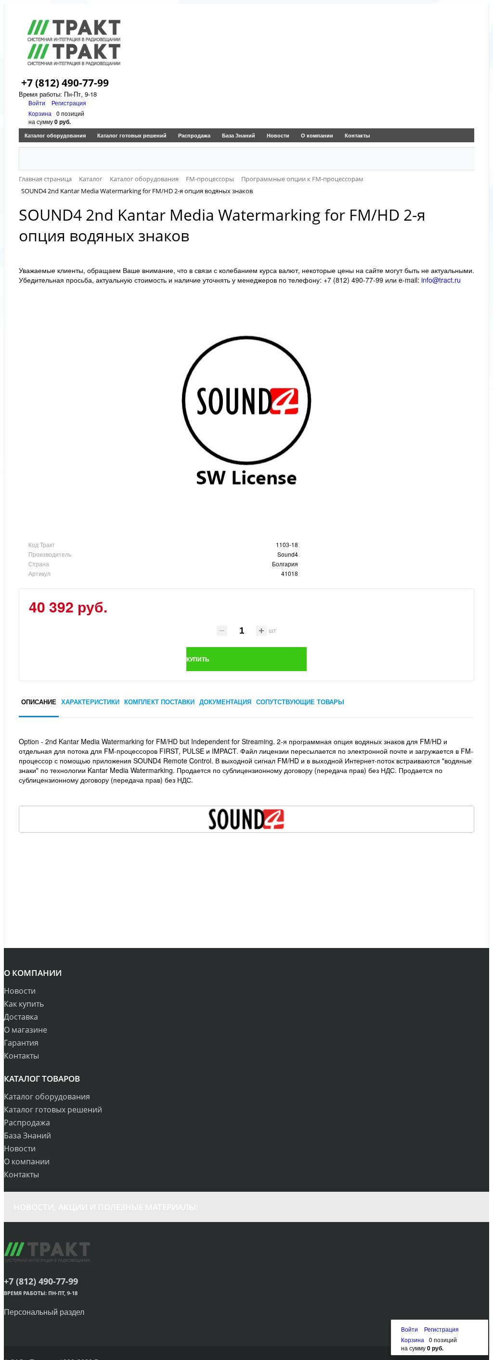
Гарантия (21, 1042)
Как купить (24, 1003)
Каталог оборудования (55, 135)
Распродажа (194, 135)
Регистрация (69, 103)
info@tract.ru (441, 280)
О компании (317, 135)
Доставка (21, 1016)
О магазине (25, 1029)
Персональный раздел (44, 1311)
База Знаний (238, 135)
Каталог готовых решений (132, 135)
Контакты (357, 135)
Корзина (40, 113)
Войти (37, 103)
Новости (278, 135)
